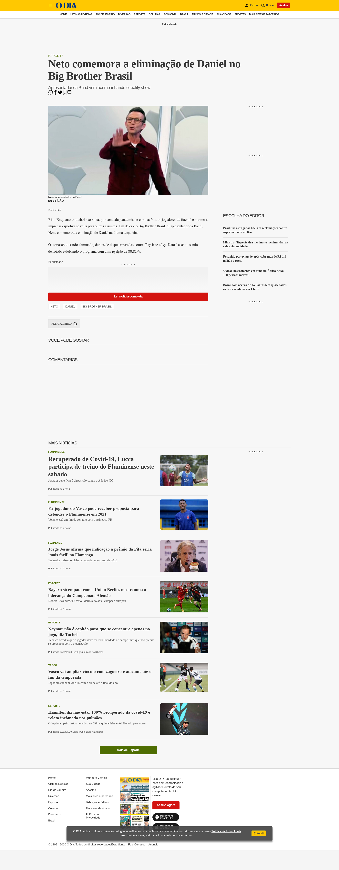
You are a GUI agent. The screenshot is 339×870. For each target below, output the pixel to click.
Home (63, 14)
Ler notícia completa (128, 296)
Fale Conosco (136, 844)
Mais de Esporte (128, 750)
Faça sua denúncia (98, 808)
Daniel (70, 306)
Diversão (124, 14)
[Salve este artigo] (64, 93)
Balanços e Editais (97, 802)
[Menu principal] (50, 5)
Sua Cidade (224, 14)
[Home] (66, 7)
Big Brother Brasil (97, 306)
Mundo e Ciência (202, 14)
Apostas (240, 14)
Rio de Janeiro (105, 14)
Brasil (184, 14)
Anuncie (153, 844)
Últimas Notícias (81, 14)
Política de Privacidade (93, 816)
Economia (170, 14)
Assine (283, 5)
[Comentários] (69, 93)
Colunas (154, 14)
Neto (54, 306)
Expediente (118, 844)
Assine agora (166, 805)
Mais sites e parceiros (264, 14)
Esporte (139, 14)
